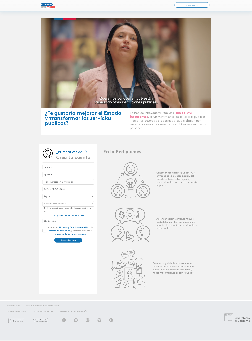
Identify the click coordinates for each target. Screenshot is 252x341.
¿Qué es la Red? (13, 306)
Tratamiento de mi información (73, 311)
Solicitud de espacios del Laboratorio (42, 306)
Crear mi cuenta (68, 240)
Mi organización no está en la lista (68, 216)
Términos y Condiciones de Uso (74, 228)
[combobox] (68, 196)
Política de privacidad (43, 311)
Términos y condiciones (17, 311)
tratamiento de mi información (70, 234)
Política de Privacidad (59, 231)
